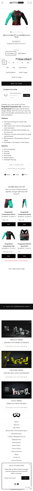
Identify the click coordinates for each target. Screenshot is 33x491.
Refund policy (16, 442)
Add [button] (8, 224)
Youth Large (23, 72)
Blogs (16, 454)
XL (22, 63)
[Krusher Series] (16, 359)
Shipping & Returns (16, 168)
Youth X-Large (16, 77)
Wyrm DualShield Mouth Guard (16, 93)
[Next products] (30, 89)
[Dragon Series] (16, 329)
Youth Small (22, 67)
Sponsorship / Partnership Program (16, 430)
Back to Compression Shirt (18, 306)
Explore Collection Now (16, 346)
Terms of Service (16, 451)
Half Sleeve (22, 53)
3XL (7, 67)
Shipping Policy (16, 439)
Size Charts (16, 427)
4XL (13, 67)
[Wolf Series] (16, 390)
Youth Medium (11, 72)
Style (16, 50)
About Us (16, 425)
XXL (28, 63)
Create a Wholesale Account (16, 436)
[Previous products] (26, 89)
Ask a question (16, 165)
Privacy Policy (16, 448)
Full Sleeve (11, 53)
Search (16, 422)
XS (4, 63)
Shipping (9, 43)
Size (16, 59)
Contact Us (16, 457)
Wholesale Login (16, 433)
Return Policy (16, 445)
